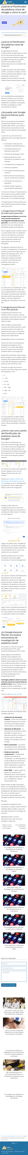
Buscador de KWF (16, 694)
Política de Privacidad (7, 1151)
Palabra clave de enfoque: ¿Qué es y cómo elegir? (7, 826)
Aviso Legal (5, 1153)
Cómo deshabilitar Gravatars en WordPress (20, 826)
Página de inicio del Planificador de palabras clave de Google (12, 481)
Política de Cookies (19, 1151)
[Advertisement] (14, 1117)
